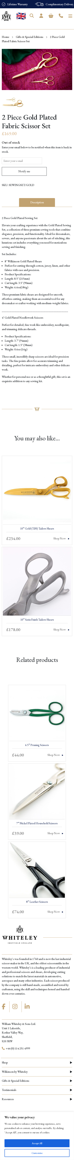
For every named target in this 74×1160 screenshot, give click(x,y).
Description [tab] (37, 202)
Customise (37, 1153)
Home (5, 37)
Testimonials (9, 1090)
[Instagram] (15, 1006)
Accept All (37, 1143)
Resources (8, 1099)
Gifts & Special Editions (29, 37)
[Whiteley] (6, 16)
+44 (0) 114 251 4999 (17, 1048)
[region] (37, 1136)
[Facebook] (4, 1006)
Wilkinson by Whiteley (15, 1072)
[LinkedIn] (28, 1006)
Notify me (24, 171)
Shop (5, 1062)
